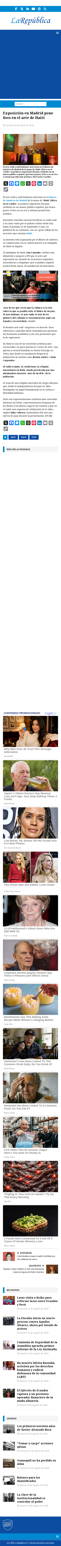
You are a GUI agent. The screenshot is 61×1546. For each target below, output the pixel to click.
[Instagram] (39, 9)
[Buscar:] (30, 104)
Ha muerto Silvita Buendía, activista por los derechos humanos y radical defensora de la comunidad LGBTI (36, 1370)
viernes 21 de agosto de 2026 (34, 1451)
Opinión (11, 1418)
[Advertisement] (30, 68)
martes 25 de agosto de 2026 (34, 1309)
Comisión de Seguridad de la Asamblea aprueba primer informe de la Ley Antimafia (37, 1345)
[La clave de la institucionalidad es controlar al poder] (9, 1497)
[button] (57, 32)
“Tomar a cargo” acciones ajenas (35, 1444)
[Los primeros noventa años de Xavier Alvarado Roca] (9, 1428)
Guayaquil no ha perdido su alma (36, 1462)
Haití (29, 233)
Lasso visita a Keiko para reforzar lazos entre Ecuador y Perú (37, 1301)
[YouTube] (33, 9)
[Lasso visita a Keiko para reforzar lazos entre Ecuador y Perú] (9, 1300)
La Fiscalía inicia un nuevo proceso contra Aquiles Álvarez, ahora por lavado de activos (37, 1323)
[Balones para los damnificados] (9, 1480)
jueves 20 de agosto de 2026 (34, 1485)
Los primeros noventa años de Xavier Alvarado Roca (36, 1427)
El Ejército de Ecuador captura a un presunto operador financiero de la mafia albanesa (35, 1396)
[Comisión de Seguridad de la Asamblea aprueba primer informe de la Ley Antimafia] (9, 1345)
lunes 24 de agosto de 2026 (33, 1405)
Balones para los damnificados (28, 1479)
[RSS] (45, 9)
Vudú (34, 437)
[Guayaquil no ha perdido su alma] (9, 1463)
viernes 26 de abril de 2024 (20, 125)
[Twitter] (21, 9)
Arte (13, 437)
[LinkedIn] (27, 9)
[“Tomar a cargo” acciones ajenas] (9, 1446)
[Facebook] (16, 9)
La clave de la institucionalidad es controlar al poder (31, 1498)
